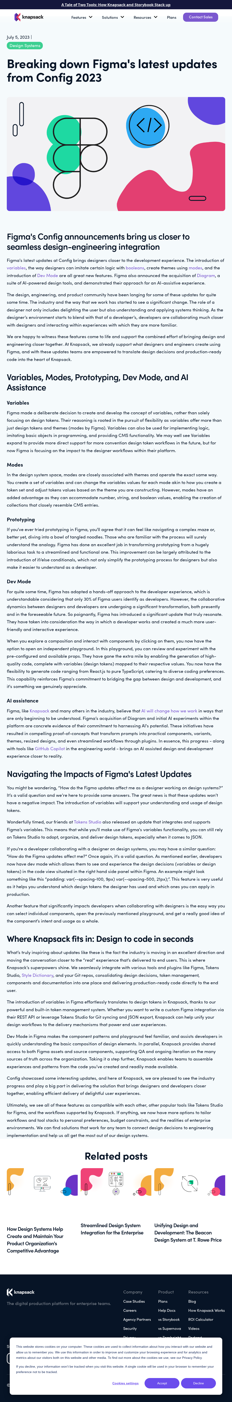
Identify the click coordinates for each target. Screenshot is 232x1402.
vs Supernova (169, 1328)
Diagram (205, 275)
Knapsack (39, 710)
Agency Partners (137, 1319)
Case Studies (134, 1301)
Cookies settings (125, 1383)
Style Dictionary (37, 975)
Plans (171, 17)
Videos (193, 1328)
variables (16, 267)
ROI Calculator (200, 1319)
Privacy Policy (192, 1357)
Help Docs (166, 1310)
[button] (83, 17)
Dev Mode (47, 275)
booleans (135, 267)
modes (195, 267)
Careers (129, 1310)
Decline (198, 1383)
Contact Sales (201, 16)
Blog (192, 1301)
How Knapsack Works (206, 1310)
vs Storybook (169, 1319)
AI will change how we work (169, 710)
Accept (162, 1383)
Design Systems (25, 45)
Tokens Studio (87, 821)
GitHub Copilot (50, 748)
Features (78, 17)
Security (130, 1328)
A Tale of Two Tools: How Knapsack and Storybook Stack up (116, 4)
